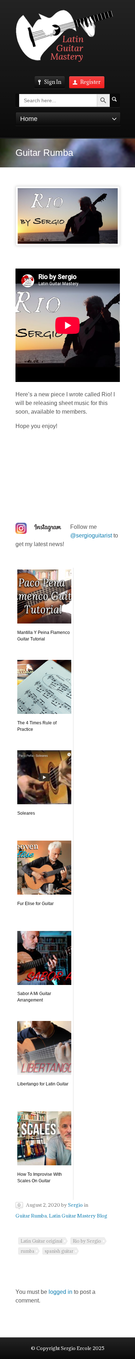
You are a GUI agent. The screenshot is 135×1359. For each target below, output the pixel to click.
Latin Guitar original (41, 1241)
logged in (60, 1292)
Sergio (75, 1205)
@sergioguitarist (91, 535)
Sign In (52, 81)
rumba (27, 1251)
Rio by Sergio (87, 1241)
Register (90, 81)
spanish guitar (59, 1251)
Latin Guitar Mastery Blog (78, 1215)
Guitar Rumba (31, 1215)
